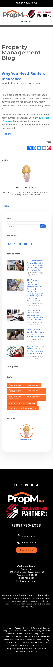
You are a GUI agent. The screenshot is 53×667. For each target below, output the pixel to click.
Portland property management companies (24, 391)
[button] (9, 244)
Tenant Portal (28, 542)
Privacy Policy (22, 628)
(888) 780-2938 (26, 3)
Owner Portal (29, 536)
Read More (8, 134)
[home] (15, 14)
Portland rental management (23, 408)
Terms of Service (42, 628)
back (7, 206)
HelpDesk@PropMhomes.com (22, 648)
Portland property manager (22, 403)
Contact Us (26, 550)
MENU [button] (27, 21)
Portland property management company (24, 397)
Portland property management (24, 385)
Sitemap (6, 628)
